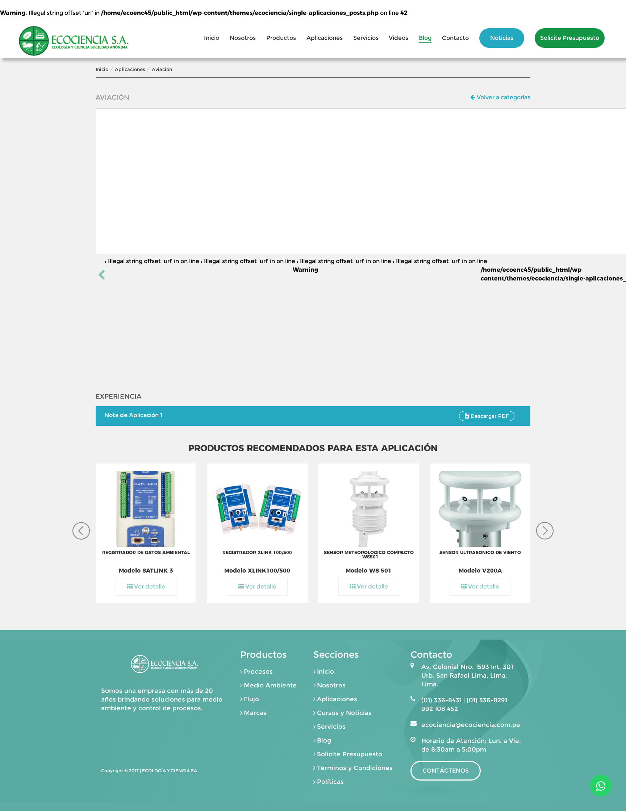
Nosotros (243, 37)
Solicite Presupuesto (569, 37)
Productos (281, 37)
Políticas (330, 781)
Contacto (455, 37)
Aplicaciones (324, 37)
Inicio (211, 37)
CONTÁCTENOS (445, 770)
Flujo (251, 699)
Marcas (255, 712)
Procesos (258, 671)
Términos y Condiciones (355, 768)
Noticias (501, 37)
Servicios (366, 37)
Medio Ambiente (270, 685)
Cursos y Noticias (344, 712)
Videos (398, 37)
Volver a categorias (502, 97)
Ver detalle (149, 586)
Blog (425, 37)
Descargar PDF (489, 416)
